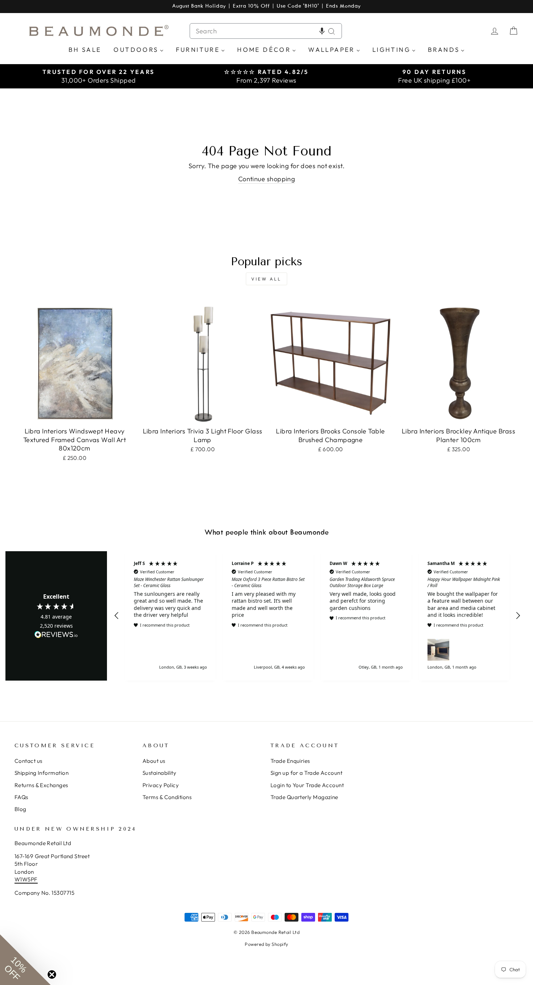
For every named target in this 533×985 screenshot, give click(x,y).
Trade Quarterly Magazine (304, 797)
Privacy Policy (160, 785)
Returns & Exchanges (41, 785)
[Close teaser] (52, 974)
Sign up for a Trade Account (306, 772)
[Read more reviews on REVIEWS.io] (56, 635)
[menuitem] (85, 49)
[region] (317, 616)
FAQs (21, 797)
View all (266, 279)
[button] (322, 31)
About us (153, 760)
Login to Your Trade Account (307, 785)
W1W (21, 879)
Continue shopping (266, 179)
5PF (32, 879)
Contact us (28, 760)
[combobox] (266, 31)
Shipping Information (42, 772)
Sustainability (159, 772)
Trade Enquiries (290, 760)
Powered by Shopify (266, 944)
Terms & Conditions (166, 797)
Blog (20, 809)
